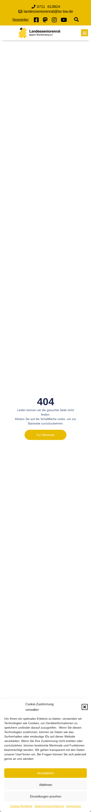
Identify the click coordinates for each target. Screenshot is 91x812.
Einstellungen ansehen (45, 796)
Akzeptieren (45, 773)
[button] (85, 707)
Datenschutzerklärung (49, 806)
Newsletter (20, 19)
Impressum (73, 806)
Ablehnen (45, 785)
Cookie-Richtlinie (21, 806)
